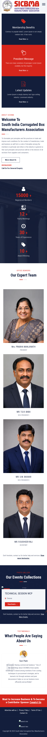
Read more (22, 39)
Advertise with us (11, 710)
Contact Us (23, 713)
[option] (23, 598)
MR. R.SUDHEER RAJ (23, 542)
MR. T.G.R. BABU (23, 412)
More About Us (10, 160)
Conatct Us (35, 702)
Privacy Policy (24, 710)
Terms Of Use (36, 710)
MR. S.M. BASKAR (23, 477)
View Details (12, 604)
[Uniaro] (21, 6)
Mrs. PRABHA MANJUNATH (23, 346)
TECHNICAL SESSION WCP (18, 593)
